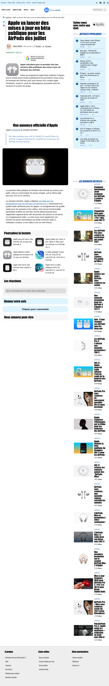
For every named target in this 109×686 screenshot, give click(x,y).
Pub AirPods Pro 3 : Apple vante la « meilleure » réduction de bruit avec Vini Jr (100, 630)
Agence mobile (77, 657)
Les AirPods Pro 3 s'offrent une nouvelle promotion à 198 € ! (99, 346)
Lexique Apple (43, 669)
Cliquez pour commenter (35, 309)
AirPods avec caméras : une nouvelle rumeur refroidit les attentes (99, 495)
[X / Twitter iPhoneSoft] (97, 3)
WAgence (75, 661)
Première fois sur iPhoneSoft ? (15, 657)
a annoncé (15, 130)
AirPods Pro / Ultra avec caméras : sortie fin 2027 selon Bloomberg (99, 607)
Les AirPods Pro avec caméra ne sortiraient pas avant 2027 (99, 236)
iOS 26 (19, 53)
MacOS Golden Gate (38, 3)
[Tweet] (4, 22)
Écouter (48, 46)
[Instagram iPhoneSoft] (104, 3)
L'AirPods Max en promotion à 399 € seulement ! (99, 517)
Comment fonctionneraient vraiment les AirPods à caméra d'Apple (99, 194)
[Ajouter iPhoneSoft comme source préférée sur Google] (35, 58)
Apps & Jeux (6, 10)
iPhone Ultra (11, 3)
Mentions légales (11, 677)
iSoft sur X (75, 665)
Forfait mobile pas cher (46, 661)
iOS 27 (29, 3)
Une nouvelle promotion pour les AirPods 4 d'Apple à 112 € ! (99, 302)
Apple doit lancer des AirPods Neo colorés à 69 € (22, 267)
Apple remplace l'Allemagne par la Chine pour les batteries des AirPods (99, 424)
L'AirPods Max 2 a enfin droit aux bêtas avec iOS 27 (99, 537)
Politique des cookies (12, 673)
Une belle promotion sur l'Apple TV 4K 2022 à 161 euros (89, 141)
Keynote (3, 3)
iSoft (6, 661)
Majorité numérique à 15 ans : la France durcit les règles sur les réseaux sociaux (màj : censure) (89, 87)
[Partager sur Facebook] (4, 26)
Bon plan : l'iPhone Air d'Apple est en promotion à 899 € (90, 53)
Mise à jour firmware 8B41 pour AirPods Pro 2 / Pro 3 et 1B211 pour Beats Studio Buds (99, 584)
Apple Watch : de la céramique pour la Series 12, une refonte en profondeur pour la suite (89, 109)
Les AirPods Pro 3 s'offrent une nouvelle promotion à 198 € (88, 120)
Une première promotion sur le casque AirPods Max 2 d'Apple (100, 559)
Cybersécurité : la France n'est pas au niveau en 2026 (89, 98)
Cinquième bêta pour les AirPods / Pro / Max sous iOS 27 (99, 215)
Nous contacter (44, 657)
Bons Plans (17, 10)
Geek (32, 10)
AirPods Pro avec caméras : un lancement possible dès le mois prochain (99, 399)
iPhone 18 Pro (20, 3)
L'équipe (8, 665)
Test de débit (43, 665)
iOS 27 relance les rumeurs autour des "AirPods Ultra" (99, 471)
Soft (55, 10)
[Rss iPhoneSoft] (108, 3)
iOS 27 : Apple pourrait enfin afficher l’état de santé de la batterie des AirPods (99, 372)
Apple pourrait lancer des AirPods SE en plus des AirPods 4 (23, 241)
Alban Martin (17, 46)
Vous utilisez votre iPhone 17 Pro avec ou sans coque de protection (90, 42)
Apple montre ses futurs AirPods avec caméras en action (99, 278)
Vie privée (8, 669)
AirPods (8, 17)
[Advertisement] (35, 105)
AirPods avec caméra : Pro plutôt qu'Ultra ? (98, 256)
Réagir (38, 46)
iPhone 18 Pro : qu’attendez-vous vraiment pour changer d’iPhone (88, 64)
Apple (26, 10)
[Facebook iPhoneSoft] (100, 3)
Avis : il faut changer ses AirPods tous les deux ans (99, 324)
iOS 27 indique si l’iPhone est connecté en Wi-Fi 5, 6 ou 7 (90, 131)
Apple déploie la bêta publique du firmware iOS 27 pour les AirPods (23, 254)
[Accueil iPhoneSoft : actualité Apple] (3, 17)
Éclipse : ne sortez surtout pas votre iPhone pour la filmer (90, 75)
